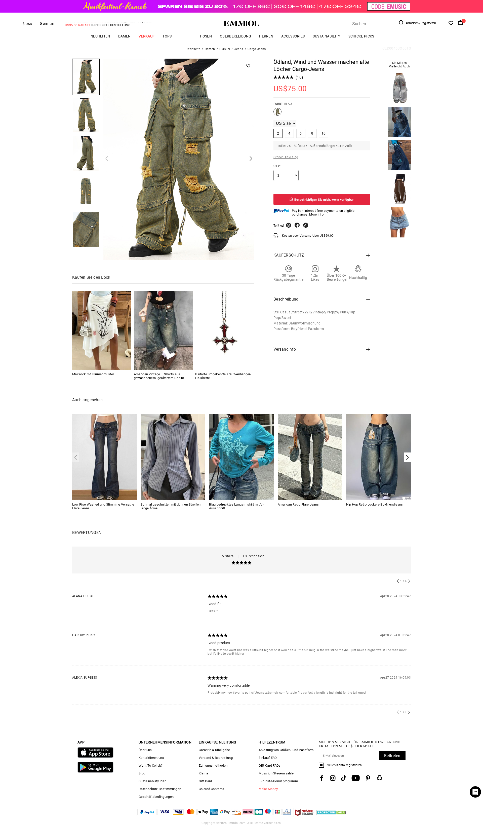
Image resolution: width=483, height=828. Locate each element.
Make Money (268, 789)
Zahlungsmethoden (213, 765)
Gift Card (205, 781)
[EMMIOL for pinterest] (368, 778)
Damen (124, 36)
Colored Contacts (211, 789)
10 (299, 77)
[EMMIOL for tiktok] (343, 778)
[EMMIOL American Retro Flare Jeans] (310, 456)
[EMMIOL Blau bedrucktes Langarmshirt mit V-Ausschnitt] (241, 456)
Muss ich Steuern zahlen (277, 773)
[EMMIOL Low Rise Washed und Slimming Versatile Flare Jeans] (104, 456)
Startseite (193, 49)
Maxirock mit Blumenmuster (93, 374)
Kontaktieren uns (151, 758)
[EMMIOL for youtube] (355, 778)
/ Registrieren (427, 23)
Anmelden (412, 23)
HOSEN (206, 36)
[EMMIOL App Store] (95, 757)
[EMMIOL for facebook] (321, 778)
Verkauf (146, 36)
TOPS (167, 36)
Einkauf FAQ (268, 758)
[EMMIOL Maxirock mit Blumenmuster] (101, 330)
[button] (407, 457)
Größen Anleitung (285, 157)
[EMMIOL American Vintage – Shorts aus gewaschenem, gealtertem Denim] (163, 330)
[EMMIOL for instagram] (333, 778)
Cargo (186, 36)
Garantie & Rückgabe (214, 750)
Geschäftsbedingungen (156, 797)
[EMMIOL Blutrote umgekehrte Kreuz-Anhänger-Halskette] (224, 330)
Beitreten (392, 755)
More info (316, 214)
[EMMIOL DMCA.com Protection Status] (331, 815)
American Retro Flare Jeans (298, 504)
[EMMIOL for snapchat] (379, 777)
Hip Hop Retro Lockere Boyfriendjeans (374, 504)
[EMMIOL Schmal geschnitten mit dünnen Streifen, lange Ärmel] (173, 456)
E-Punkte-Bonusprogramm (278, 781)
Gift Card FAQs (269, 765)
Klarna (203, 773)
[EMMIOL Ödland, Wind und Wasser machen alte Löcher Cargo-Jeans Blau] (277, 114)
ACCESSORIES (293, 36)
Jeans (238, 49)
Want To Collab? (151, 765)
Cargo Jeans (257, 49)
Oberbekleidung (235, 36)
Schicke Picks (361, 36)
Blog (142, 773)
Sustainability (326, 36)
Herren (266, 36)
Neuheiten (100, 36)
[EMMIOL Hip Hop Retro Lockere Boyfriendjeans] (378, 456)
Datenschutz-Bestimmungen (160, 789)
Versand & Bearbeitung (216, 758)
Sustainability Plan (152, 781)
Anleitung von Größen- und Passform (286, 750)
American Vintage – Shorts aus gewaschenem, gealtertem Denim (159, 376)
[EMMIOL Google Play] (95, 771)
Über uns (145, 750)
